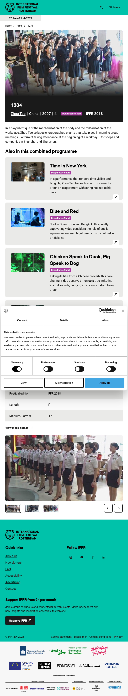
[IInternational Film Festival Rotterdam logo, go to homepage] (22, 7)
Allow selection (64, 382)
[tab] (13, 508)
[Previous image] (108, 508)
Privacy (118, 636)
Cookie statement (61, 636)
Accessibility (13, 575)
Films (19, 25)
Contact (10, 588)
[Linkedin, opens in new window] (104, 557)
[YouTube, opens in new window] (82, 557)
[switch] (48, 369)
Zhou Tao (18, 114)
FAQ (8, 569)
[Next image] (118, 508)
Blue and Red (64, 211)
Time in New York (68, 166)
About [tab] (106, 320)
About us (11, 556)
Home (8, 25)
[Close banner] (123, 310)
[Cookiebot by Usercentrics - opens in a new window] (101, 310)
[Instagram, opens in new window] (71, 557)
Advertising (12, 582)
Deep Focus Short (71, 113)
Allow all (105, 382)
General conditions (100, 636)
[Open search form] (101, 7)
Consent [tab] (22, 320)
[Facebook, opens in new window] (93, 557)
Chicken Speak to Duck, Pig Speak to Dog (80, 260)
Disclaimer (80, 636)
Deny (23, 382)
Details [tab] (64, 320)
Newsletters (13, 562)
